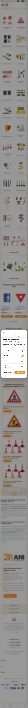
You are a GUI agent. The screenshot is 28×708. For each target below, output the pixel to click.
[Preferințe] (22, 356)
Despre (18, 336)
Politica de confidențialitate (10, 375)
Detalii (13, 336)
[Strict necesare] (22, 351)
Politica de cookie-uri (19, 375)
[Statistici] (22, 361)
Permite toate (20, 372)
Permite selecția (8, 372)
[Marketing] (22, 366)
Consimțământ (7, 336)
